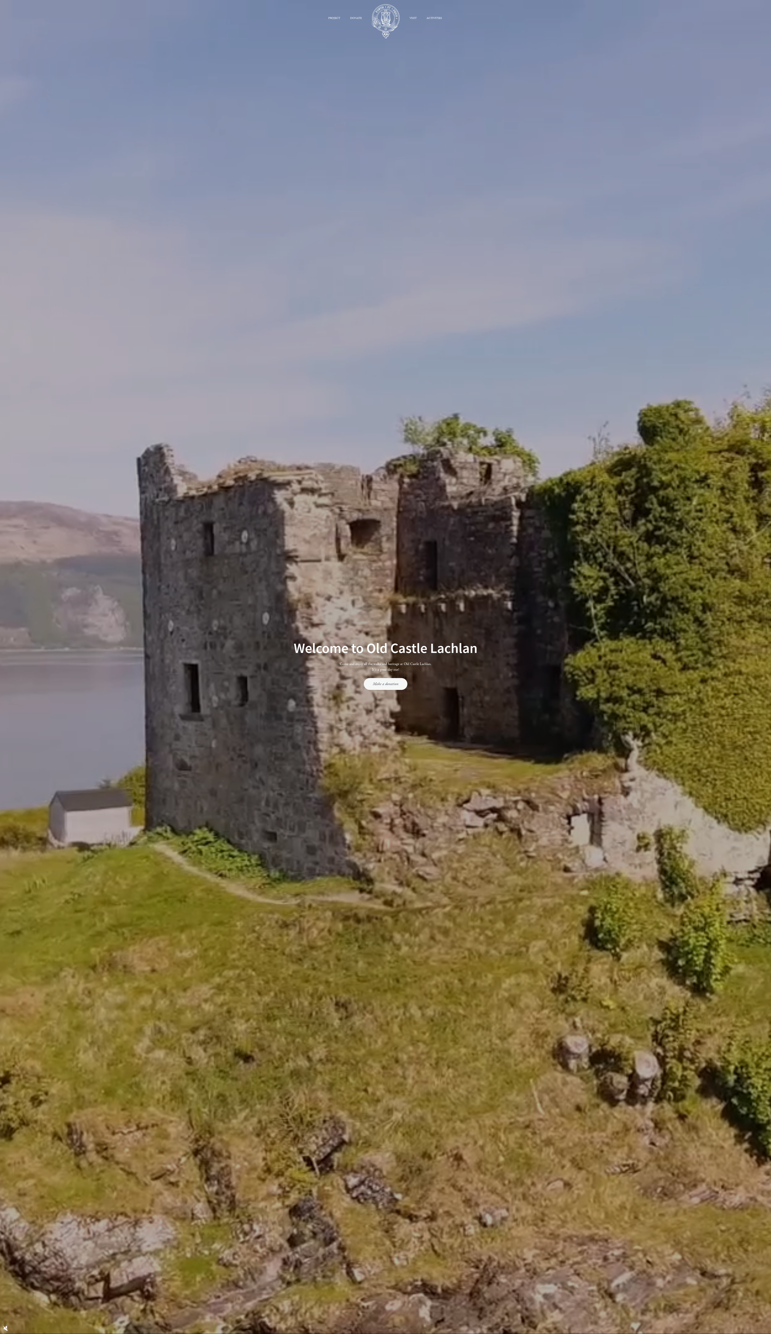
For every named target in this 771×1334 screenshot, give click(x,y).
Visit (413, 18)
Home (386, 21)
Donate (356, 18)
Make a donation (385, 683)
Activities (434, 18)
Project (334, 18)
